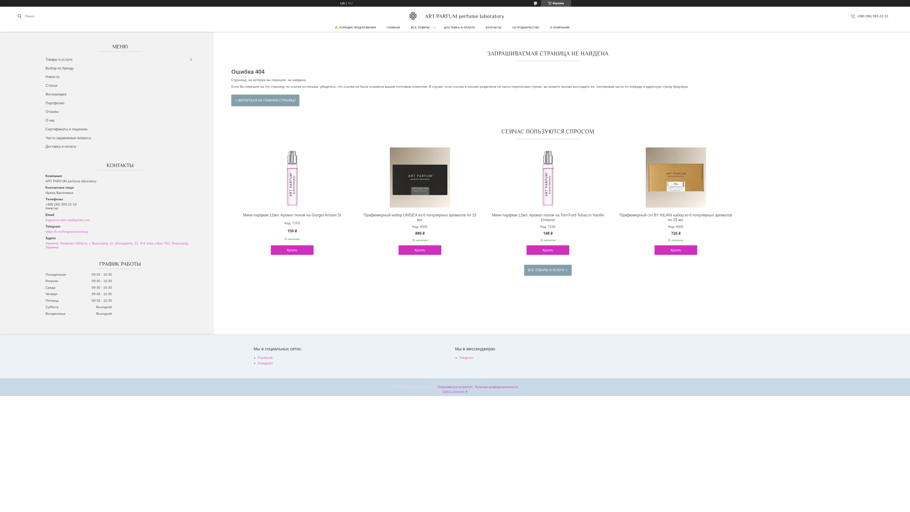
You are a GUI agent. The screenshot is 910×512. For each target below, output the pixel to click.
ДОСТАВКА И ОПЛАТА (459, 27)
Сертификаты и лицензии (66, 129)
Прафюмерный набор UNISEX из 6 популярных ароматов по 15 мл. (420, 217)
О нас (50, 120)
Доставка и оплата (61, 146)
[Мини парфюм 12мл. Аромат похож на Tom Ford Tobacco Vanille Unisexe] (548, 177)
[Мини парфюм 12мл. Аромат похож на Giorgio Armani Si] (292, 177)
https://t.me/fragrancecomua (67, 231)
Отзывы (52, 112)
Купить (292, 250)
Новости (52, 77)
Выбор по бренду (60, 68)
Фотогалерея (56, 94)
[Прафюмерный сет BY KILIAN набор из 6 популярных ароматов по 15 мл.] (676, 177)
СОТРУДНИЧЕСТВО (526, 27)
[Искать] (19, 16)
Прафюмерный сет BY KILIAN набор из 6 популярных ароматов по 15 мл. (675, 217)
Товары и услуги (59, 59)
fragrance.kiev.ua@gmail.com (68, 220)
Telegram (466, 358)
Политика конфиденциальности (496, 387)
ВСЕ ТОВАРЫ (420, 27)
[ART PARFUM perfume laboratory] (413, 16)
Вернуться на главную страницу (267, 100)
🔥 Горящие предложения (355, 27)
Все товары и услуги (546, 270)
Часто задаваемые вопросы (68, 138)
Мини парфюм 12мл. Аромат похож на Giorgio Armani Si (292, 215)
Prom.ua (475, 382)
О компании (560, 27)
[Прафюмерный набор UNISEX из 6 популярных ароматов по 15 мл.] (420, 177)
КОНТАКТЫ (494, 27)
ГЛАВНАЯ (393, 27)
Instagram (265, 363)
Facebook (265, 358)
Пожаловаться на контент (455, 387)
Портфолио (55, 103)
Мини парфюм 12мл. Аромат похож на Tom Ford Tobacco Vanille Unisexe (548, 217)
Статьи (51, 85)
